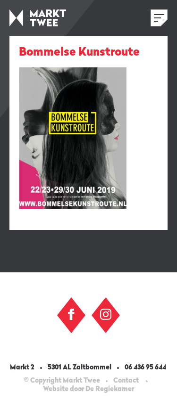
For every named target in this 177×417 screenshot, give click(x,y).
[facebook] (71, 314)
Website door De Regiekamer (88, 389)
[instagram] (106, 314)
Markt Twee (37, 17)
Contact (126, 380)
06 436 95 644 (146, 367)
